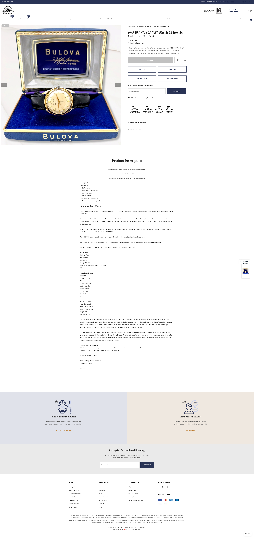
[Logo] (7, 10)
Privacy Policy (136, 458)
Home (130, 26)
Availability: (132, 43)
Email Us (172, 69)
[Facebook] (160, 487)
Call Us (142, 69)
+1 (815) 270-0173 (7, 2)
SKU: (129, 41)
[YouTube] (168, 487)
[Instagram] (163, 487)
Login (247, 11)
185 (132, 98)
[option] (61, 85)
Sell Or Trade (142, 78)
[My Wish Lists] (247, 19)
